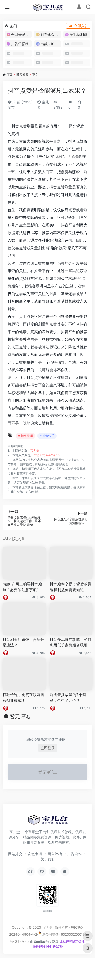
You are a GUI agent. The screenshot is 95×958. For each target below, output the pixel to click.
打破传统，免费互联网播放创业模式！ (23, 697)
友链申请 (35, 854)
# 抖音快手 (47, 436)
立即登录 (48, 748)
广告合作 (74, 854)
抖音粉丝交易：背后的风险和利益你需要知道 (70, 587)
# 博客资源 (25, 436)
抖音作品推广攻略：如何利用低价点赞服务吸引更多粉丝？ (70, 642)
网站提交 (15, 854)
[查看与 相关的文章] (10, 126)
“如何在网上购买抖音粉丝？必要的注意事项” (22, 587)
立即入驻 (81, 26)
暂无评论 (20, 716)
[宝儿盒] (47, 7)
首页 (9, 74)
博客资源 (22, 74)
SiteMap (22, 941)
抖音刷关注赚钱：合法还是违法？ (23, 642)
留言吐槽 (55, 854)
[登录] (79, 7)
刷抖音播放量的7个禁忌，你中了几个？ (68, 697)
